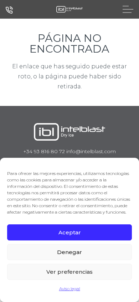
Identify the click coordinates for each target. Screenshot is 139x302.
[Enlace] (69, 9)
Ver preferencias (69, 271)
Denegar (69, 252)
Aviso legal (69, 288)
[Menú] (128, 9)
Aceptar (69, 232)
